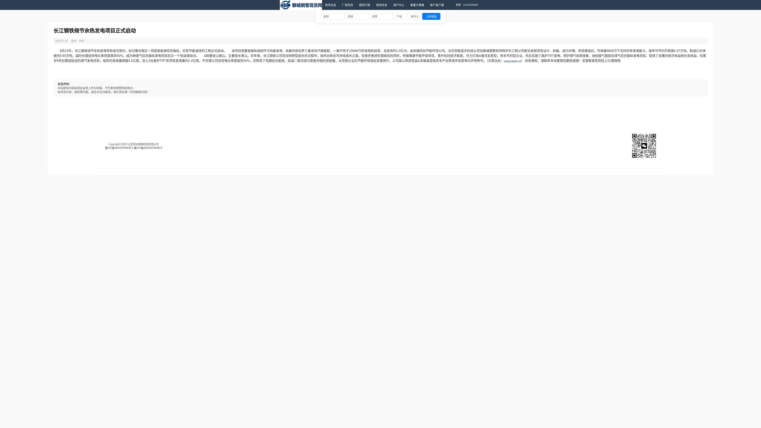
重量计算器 (417, 5)
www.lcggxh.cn (512, 60)
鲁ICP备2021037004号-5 (119, 147)
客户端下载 (437, 5)
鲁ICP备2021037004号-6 (148, 147)
